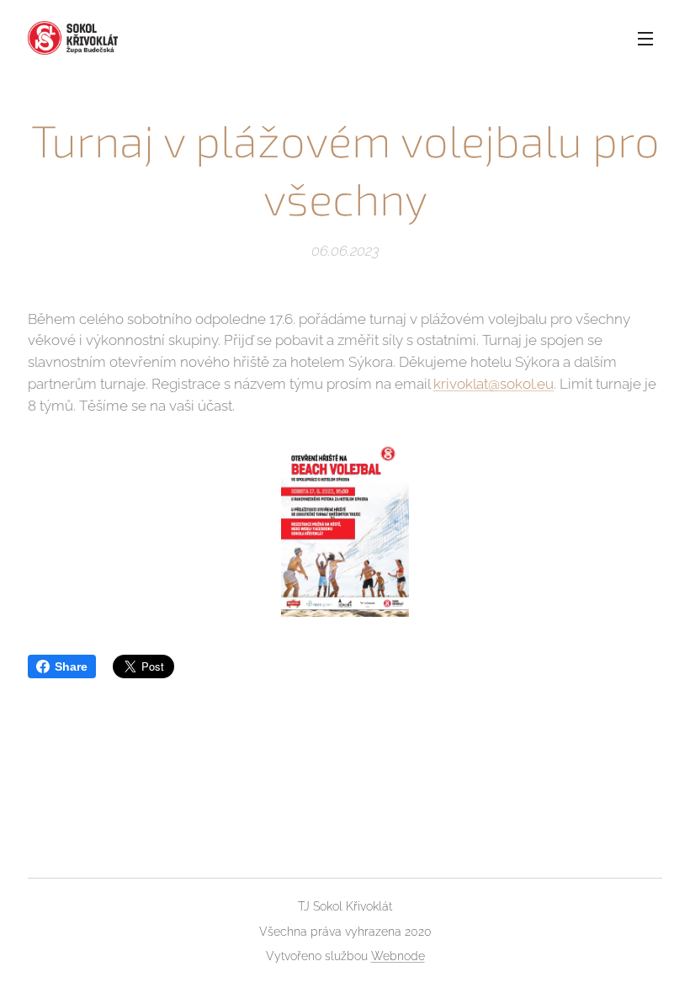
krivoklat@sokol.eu (493, 383)
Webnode (398, 956)
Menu (645, 38)
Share (71, 666)
